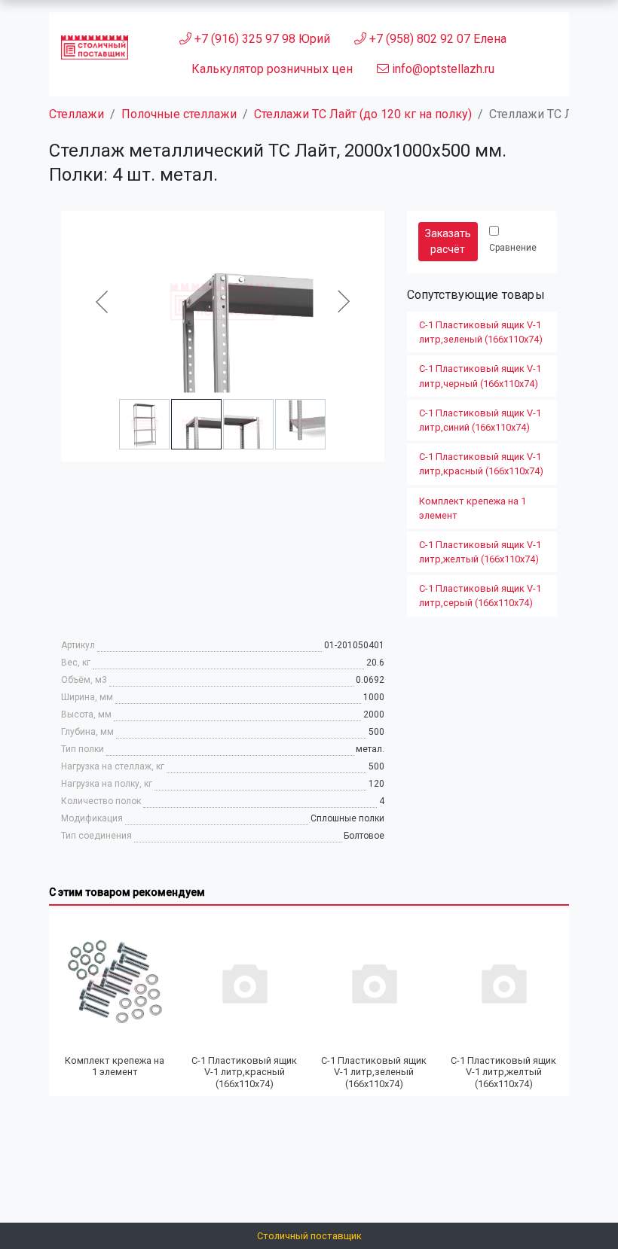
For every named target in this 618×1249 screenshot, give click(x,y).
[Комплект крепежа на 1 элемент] (114, 982)
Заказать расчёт (448, 241)
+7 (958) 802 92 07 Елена (436, 39)
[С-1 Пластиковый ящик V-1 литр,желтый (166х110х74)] (503, 982)
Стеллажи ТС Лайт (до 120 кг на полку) (363, 114)
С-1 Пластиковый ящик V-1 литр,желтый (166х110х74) (480, 552)
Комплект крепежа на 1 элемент (472, 508)
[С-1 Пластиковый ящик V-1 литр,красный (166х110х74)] (244, 982)
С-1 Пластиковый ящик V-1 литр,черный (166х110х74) (480, 375)
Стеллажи (76, 114)
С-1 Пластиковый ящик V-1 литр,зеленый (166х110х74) (481, 332)
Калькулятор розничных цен (272, 69)
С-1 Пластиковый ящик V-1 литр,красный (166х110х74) (481, 464)
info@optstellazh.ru (441, 69)
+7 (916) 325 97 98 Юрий (260, 39)
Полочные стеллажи (179, 114)
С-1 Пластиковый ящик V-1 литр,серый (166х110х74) (480, 595)
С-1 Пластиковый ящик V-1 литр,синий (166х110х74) (480, 420)
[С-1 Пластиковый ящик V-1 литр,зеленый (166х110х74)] (374, 982)
